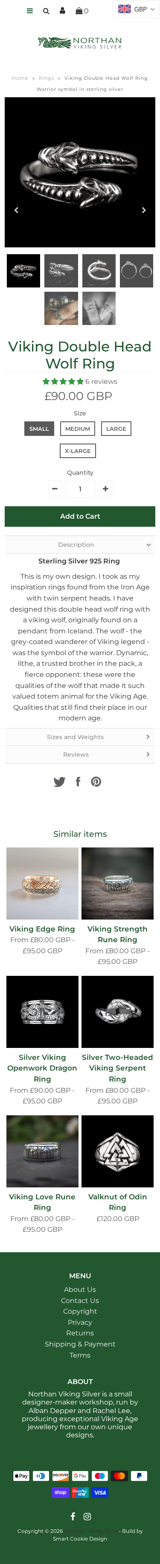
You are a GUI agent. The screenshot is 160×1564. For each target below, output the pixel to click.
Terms (80, 1355)
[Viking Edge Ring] (42, 883)
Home (20, 78)
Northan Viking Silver (91, 1531)
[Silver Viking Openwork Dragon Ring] (42, 1012)
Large (116, 428)
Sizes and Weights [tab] (76, 737)
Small (39, 428)
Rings (46, 78)
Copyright (80, 1311)
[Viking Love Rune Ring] (42, 1151)
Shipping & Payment (80, 1344)
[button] (64, 381)
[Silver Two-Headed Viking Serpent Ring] (117, 1012)
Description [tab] (76, 544)
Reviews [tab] (76, 754)
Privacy (80, 1322)
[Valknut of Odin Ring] (117, 1151)
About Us (80, 1289)
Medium (77, 428)
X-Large (78, 450)
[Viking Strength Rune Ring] (117, 883)
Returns (80, 1333)
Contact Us (80, 1301)
